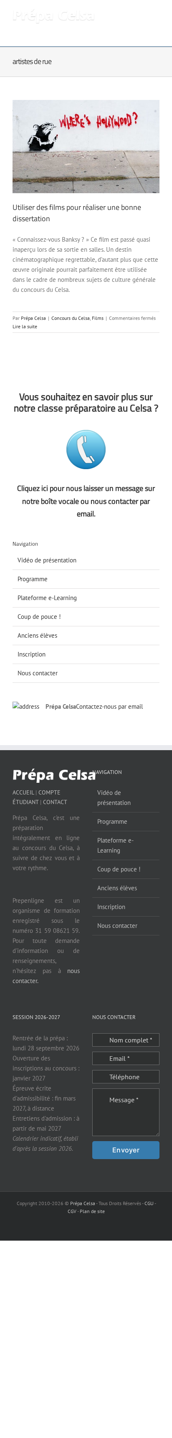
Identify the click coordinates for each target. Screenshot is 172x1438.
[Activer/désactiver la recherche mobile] (141, 12)
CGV (72, 1211)
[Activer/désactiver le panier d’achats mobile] (126, 12)
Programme (33, 579)
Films (98, 318)
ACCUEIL (23, 792)
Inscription (32, 654)
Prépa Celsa (33, 318)
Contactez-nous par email (109, 706)
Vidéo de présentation (47, 560)
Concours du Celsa (70, 318)
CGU (149, 1203)
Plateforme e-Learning (47, 598)
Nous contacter (38, 673)
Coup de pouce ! (39, 617)
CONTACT (55, 802)
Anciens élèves (37, 635)
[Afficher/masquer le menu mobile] (156, 12)
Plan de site (92, 1211)
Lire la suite (25, 326)
